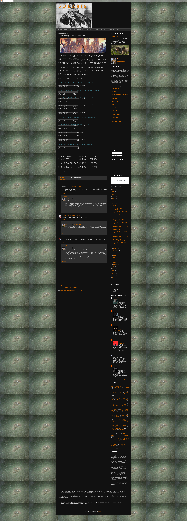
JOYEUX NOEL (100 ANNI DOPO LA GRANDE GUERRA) (120, 246)
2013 (113, 273)
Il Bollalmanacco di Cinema (119, 340)
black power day (122, 391)
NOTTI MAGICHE (116, 229)
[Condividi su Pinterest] (80, 177)
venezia (118, 437)
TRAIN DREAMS (115, 117)
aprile (115, 259)
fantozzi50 (124, 403)
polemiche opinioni (115, 425)
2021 (113, 198)
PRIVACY (118, 29)
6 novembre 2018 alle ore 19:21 (81, 224)
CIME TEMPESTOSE (116, 110)
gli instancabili (122, 404)
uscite (119, 433)
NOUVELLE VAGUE (115, 123)
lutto (120, 411)
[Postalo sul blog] (76, 177)
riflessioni (113, 429)
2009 (113, 281)
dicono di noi (123, 400)
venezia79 (113, 444)
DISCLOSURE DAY (115, 98)
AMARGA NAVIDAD (115, 101)
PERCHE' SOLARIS (68, 29)
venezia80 (123, 444)
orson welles (117, 419)
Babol (63, 237)
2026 (113, 189)
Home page (82, 285)
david (122, 399)
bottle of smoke (116, 365)
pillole (124, 423)
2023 (113, 194)
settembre (115, 250)
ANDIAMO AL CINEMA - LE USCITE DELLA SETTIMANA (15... (120, 227)
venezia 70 (126, 438)
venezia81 (113, 445)
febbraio (115, 262)
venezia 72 (126, 439)
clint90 (124, 398)
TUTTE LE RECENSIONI (78, 29)
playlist (113, 424)
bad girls (127, 388)
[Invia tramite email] (74, 177)
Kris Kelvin (68, 198)
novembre (115, 207)
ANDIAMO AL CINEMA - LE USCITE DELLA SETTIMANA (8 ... (120, 237)
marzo (114, 260)
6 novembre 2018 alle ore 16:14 (72, 237)
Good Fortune (116, 356)
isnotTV (121, 408)
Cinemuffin (115, 355)
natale (112, 415)
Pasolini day (113, 421)
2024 (113, 193)
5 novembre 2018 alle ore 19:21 (73, 186)
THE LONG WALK (115, 103)
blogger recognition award (116, 392)
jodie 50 (116, 409)
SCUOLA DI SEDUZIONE (117, 109)
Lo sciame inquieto (117, 324)
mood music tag (123, 414)
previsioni (113, 426)
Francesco (113, 404)
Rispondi (64, 193)
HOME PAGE (59, 29)
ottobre (115, 248)
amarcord (126, 386)
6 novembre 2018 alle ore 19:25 (81, 248)
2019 (113, 202)
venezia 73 (117, 440)
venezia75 (116, 442)
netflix (117, 415)
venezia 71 (116, 439)
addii (112, 386)
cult (117, 399)
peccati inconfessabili (124, 421)
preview (124, 425)
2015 (113, 270)
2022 (113, 196)
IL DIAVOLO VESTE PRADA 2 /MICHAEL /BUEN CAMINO (118, 97)
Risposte (65, 196)
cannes (127, 395)
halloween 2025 (114, 406)
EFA (112, 403)
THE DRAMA (114, 107)
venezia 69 (116, 438)
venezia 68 (126, 437)
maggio (115, 257)
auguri (121, 388)
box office (65, 179)
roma (112, 430)
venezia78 (122, 443)
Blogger (100, 511)
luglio (115, 253)
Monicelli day (114, 414)
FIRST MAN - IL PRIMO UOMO (119, 225)
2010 (113, 279)
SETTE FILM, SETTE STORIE (92, 29)
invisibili (113, 408)
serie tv (118, 430)
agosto (115, 252)
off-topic (125, 416)
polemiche (123, 424)
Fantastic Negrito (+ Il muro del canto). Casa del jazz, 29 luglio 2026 (122, 328)
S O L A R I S (72, 7)
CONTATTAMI (111, 29)
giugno (115, 255)
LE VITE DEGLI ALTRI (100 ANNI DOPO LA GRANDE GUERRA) (120, 235)
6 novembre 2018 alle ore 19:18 (81, 198)
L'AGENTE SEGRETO (116, 114)
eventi (117, 403)
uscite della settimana (120, 434)
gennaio (115, 264)
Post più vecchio (102, 285)
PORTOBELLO (114, 104)
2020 (113, 200)
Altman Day (118, 386)
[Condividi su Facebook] (79, 177)
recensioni (115, 428)
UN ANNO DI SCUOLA (116, 106)
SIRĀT (113, 116)
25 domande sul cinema (122, 385)
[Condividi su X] (77, 177)
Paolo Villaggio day (122, 420)
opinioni (126, 417)
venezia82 (121, 445)
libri (121, 409)
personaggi (115, 423)
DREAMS (113, 100)
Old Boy (64, 215)
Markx (114, 310)
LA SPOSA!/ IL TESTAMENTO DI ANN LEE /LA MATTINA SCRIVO (120, 113)
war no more (113, 448)
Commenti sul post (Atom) (71, 287)
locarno (117, 410)
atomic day (115, 388)
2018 (113, 203)
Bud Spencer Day (119, 395)
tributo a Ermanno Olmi (117, 432)
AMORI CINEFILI (103, 29)
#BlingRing (113, 385)
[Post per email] (71, 177)
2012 (113, 275)
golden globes (114, 405)
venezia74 (126, 440)
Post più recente (63, 285)
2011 (113, 277)
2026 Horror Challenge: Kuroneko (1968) (122, 342)
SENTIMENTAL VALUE (116, 121)
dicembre (115, 205)
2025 (113, 191)
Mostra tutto (126, 379)
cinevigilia (117, 398)
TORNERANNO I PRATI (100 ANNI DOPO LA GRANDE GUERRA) (120, 240)
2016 (113, 268)
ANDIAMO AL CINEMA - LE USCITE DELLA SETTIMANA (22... (120, 217)
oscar (124, 419)
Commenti (115, 155)
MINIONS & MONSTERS (116, 93)
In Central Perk (116, 297)
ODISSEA (114, 91)
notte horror (116, 416)
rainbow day (123, 426)
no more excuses (125, 415)
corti (112, 399)
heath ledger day (123, 406)
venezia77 (113, 443)
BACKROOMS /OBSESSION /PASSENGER (120, 94)
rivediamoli (122, 429)
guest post (124, 405)
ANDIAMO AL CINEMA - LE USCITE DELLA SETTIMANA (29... (120, 209)
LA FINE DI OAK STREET (117, 90)
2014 (113, 272)
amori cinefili (117, 387)
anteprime (127, 387)
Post (114, 153)
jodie (127, 408)
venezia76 (124, 442)
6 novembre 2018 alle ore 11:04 (73, 215)
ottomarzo (113, 420)
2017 (113, 266)
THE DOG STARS (115, 36)
